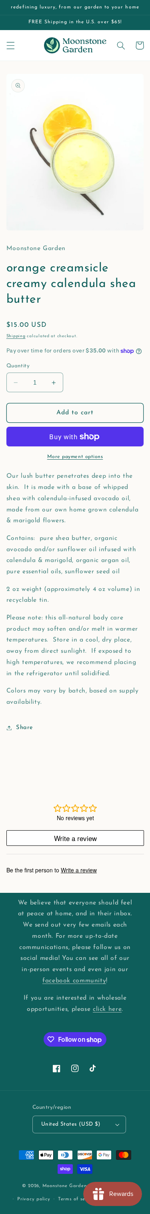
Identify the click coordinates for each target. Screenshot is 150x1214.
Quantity (18, 366)
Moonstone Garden (64, 1186)
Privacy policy (33, 1199)
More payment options (75, 456)
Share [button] (24, 728)
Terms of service (77, 1199)
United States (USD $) (71, 1124)
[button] (10, 45)
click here (107, 1009)
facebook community (74, 981)
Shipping (16, 336)
